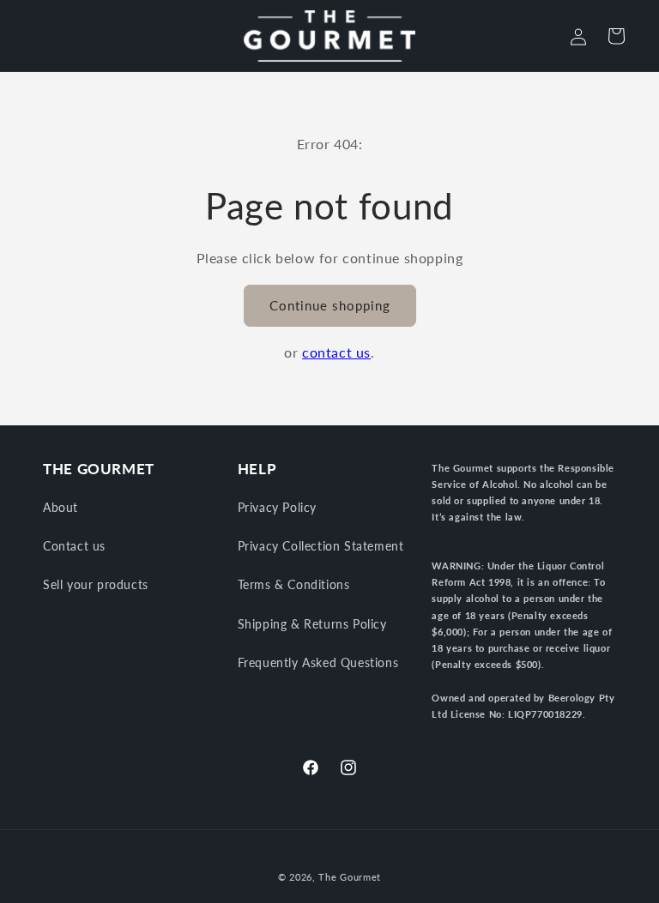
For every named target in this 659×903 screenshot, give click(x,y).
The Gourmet (349, 876)
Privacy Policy (277, 507)
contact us (336, 352)
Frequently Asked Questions (318, 662)
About (60, 507)
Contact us (74, 546)
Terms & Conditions (294, 584)
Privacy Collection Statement (321, 546)
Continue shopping (329, 305)
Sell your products (95, 584)
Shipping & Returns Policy (312, 624)
